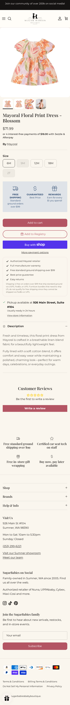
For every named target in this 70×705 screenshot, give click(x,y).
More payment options (35, 252)
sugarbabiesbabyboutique (26, 696)
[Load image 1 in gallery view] (35, 62)
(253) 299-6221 (12, 546)
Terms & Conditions (13, 681)
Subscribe (35, 646)
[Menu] (3, 18)
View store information (19, 315)
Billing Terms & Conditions (42, 681)
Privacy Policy (54, 686)
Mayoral (12, 144)
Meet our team (13, 557)
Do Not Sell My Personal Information (23, 686)
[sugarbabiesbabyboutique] (35, 19)
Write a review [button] (35, 408)
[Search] (11, 18)
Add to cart (35, 222)
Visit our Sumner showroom (22, 553)
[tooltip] (62, 234)
